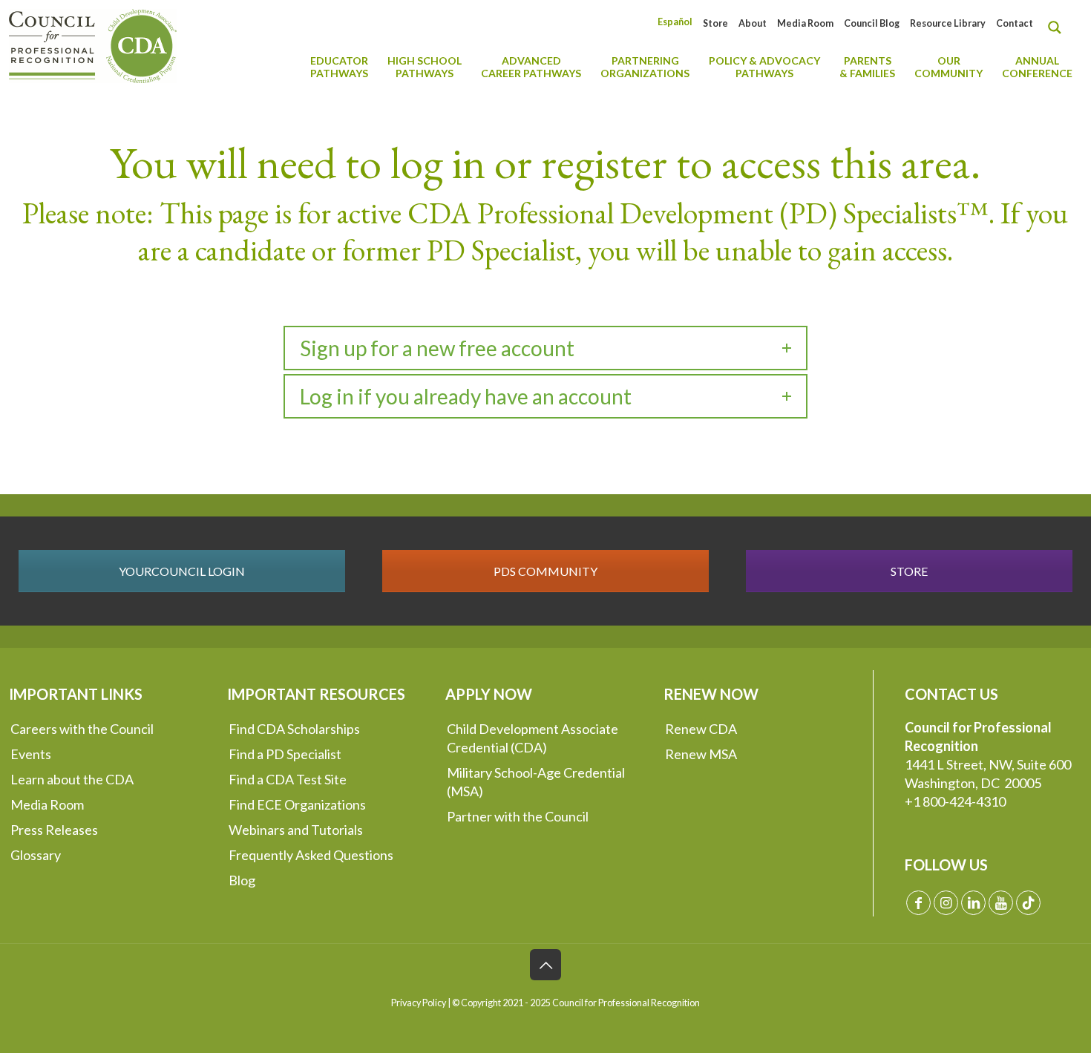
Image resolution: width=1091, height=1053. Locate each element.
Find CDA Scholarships (294, 729)
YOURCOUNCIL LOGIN (182, 571)
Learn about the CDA (72, 779)
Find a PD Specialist (285, 754)
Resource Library (948, 23)
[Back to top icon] (545, 964)
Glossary (35, 855)
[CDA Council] (93, 44)
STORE (909, 571)
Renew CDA (701, 729)
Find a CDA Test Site (288, 779)
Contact (1014, 23)
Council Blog (872, 23)
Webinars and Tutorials (296, 829)
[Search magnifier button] (1058, 27)
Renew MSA (701, 754)
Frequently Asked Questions (311, 855)
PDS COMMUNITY (545, 571)
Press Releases (54, 829)
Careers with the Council (82, 729)
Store (715, 23)
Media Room (805, 23)
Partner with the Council (518, 816)
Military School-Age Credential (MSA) (536, 781)
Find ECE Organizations (297, 804)
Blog (242, 880)
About (752, 23)
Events (30, 754)
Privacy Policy (418, 1002)
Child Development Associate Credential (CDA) (532, 738)
